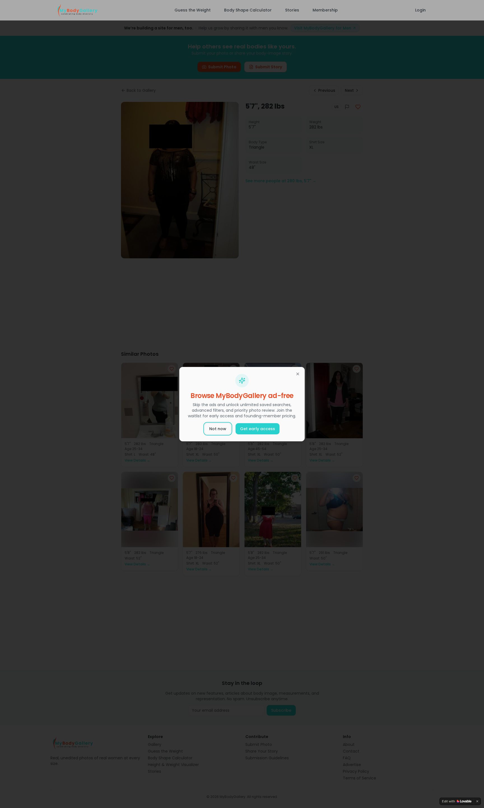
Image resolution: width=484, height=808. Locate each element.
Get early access (257, 429)
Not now (217, 429)
